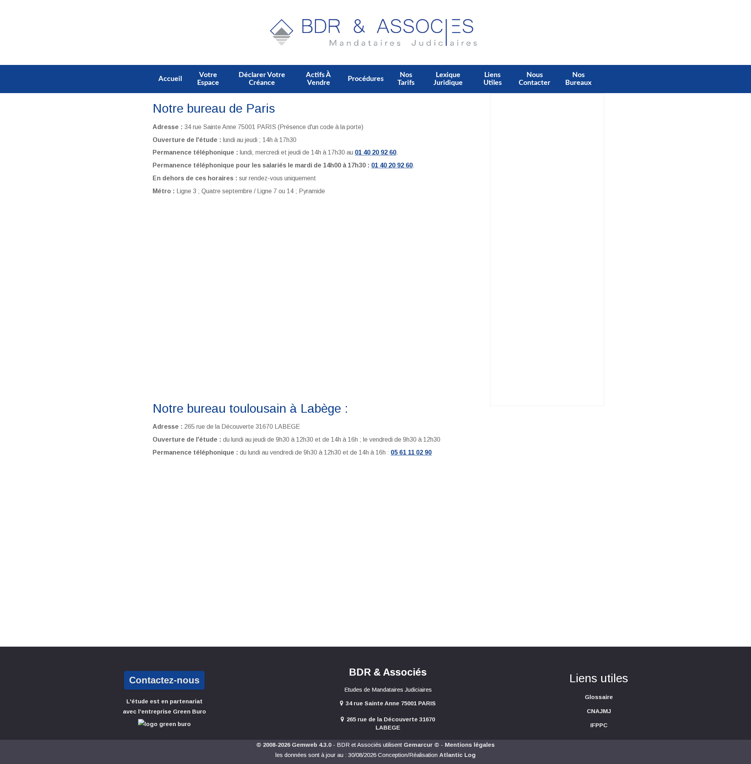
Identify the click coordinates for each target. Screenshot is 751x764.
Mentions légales (470, 744)
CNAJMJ (599, 711)
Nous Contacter (534, 79)
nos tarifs (406, 79)
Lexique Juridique (448, 79)
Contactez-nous (164, 680)
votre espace (208, 79)
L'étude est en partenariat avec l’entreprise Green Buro (164, 706)
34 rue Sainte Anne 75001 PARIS (391, 703)
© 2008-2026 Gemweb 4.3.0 (293, 744)
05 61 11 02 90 (411, 452)
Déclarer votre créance (262, 79)
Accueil (170, 79)
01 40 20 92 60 (375, 152)
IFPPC (598, 725)
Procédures (366, 79)
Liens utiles (492, 79)
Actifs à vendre (318, 79)
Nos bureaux (578, 79)
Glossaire (599, 697)
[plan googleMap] (318, 298)
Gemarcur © (421, 744)
